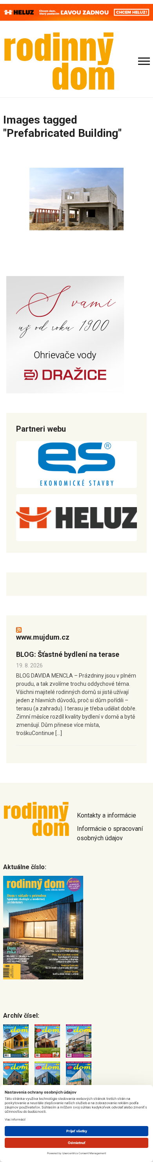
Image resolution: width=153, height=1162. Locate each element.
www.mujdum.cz (42, 637)
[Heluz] (76, 517)
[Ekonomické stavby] (76, 464)
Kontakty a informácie (106, 815)
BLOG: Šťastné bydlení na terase (67, 654)
